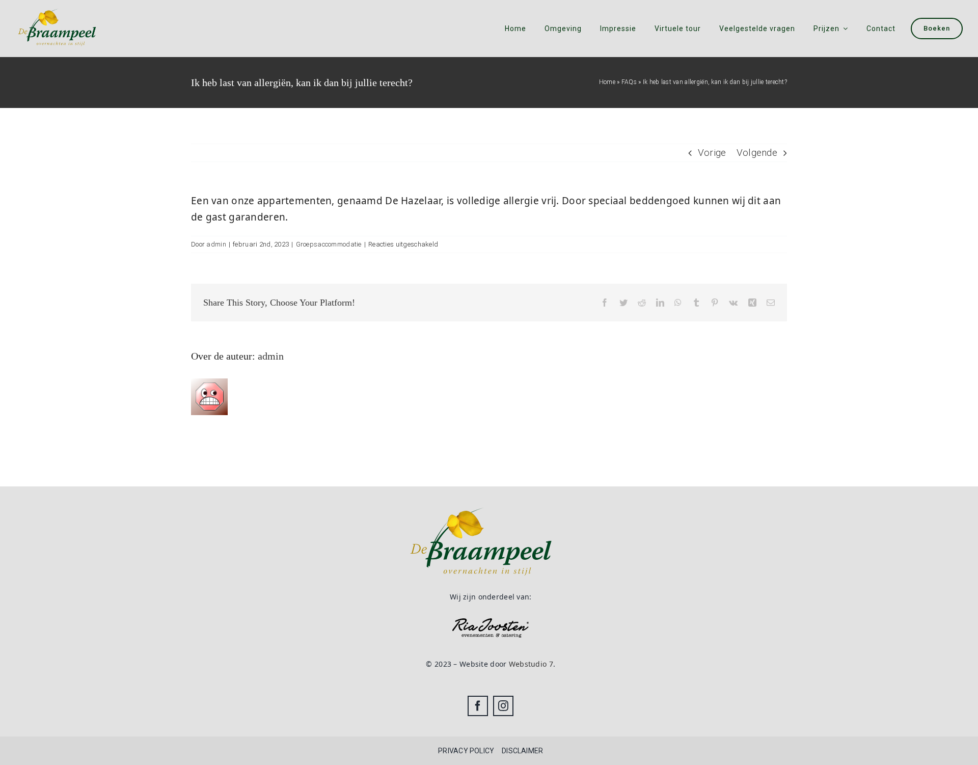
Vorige (712, 152)
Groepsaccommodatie (329, 244)
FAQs (629, 82)
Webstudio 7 (531, 664)
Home (607, 82)
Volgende (757, 152)
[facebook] (478, 706)
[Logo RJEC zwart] (490, 623)
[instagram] (503, 706)
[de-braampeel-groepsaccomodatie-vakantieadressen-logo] (57, 7)
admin (216, 244)
